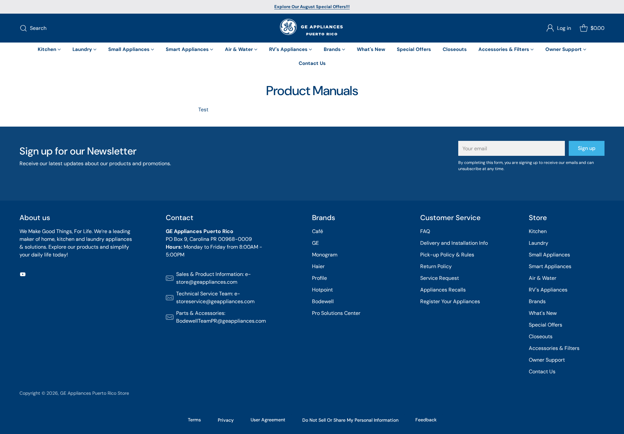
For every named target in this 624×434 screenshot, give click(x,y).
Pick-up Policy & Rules (447, 254)
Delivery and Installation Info (454, 243)
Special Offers (545, 324)
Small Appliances (549, 254)
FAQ (425, 231)
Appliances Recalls (443, 289)
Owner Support (547, 359)
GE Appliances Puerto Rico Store (94, 393)
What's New (543, 313)
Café (317, 231)
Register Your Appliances (450, 301)
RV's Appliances (548, 289)
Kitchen (538, 231)
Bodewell (323, 301)
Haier (318, 266)
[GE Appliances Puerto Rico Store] (312, 28)
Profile (319, 278)
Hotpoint (322, 289)
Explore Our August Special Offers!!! (312, 6)
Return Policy (436, 266)
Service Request (439, 278)
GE (315, 243)
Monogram (324, 254)
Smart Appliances (550, 266)
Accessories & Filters (554, 348)
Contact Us (542, 371)
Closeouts (540, 336)
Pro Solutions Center (336, 313)
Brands (537, 301)
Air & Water (542, 278)
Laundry (538, 243)
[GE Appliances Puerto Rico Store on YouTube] (23, 275)
